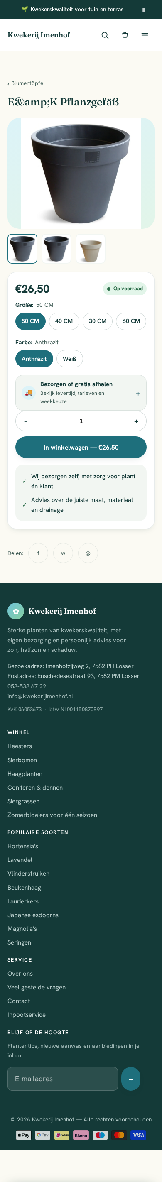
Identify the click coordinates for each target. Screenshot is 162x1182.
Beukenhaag (24, 887)
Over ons (20, 973)
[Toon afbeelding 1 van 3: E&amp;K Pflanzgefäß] (22, 249)
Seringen (19, 942)
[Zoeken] (105, 35)
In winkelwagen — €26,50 (81, 447)
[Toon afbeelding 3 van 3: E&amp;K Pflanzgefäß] (91, 249)
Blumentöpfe (27, 83)
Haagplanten (24, 774)
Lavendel (19, 860)
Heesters (19, 746)
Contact (18, 1001)
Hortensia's (22, 846)
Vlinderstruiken (28, 873)
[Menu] (145, 35)
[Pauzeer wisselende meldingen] (144, 9)
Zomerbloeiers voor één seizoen (52, 815)
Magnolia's (22, 929)
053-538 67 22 (26, 686)
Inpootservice (26, 1015)
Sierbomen (22, 760)
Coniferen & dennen (35, 787)
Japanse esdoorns (33, 915)
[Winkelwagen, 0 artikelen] (125, 35)
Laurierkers (23, 901)
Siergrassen (23, 801)
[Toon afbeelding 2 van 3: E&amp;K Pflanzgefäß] (56, 249)
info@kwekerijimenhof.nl (40, 696)
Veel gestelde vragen (36, 987)
